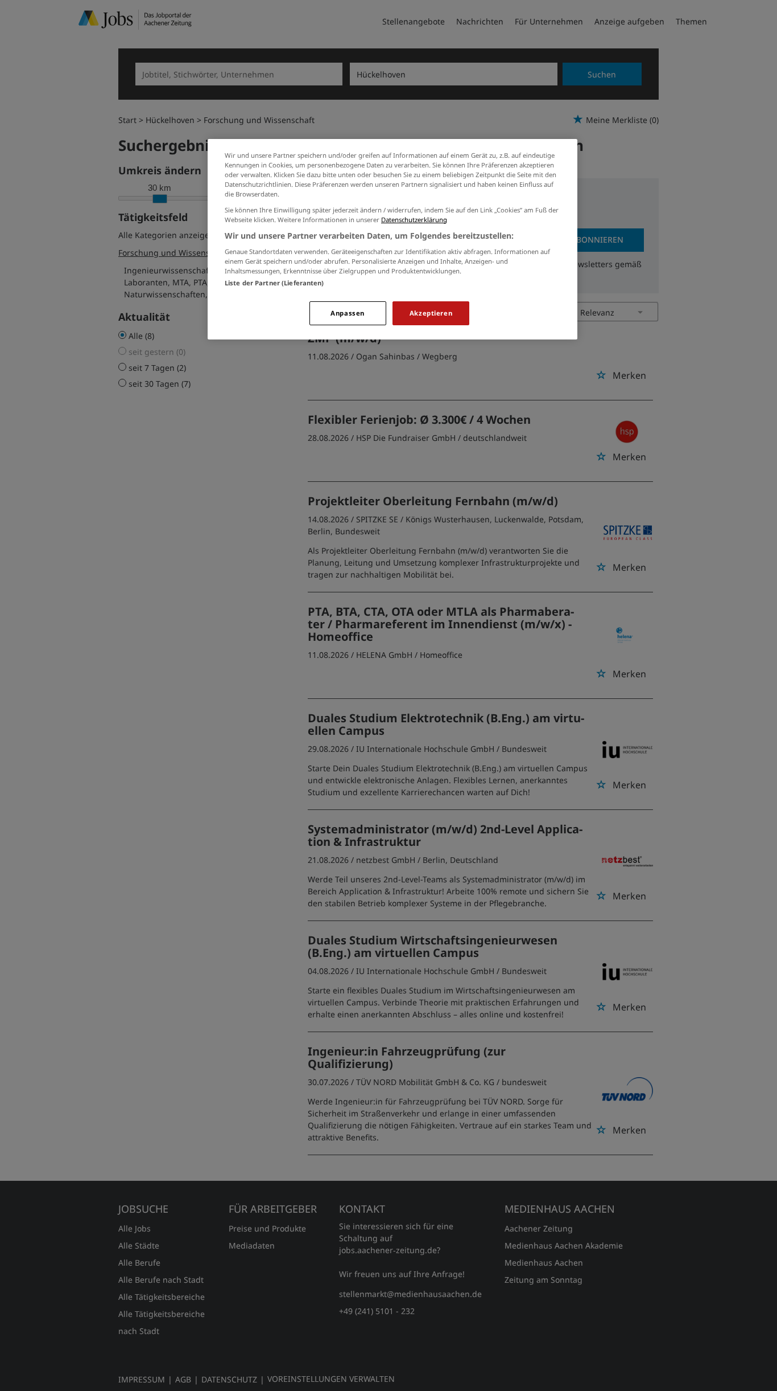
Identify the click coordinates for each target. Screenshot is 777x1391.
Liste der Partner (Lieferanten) (274, 283)
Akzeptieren (431, 313)
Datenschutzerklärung (414, 219)
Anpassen (347, 313)
